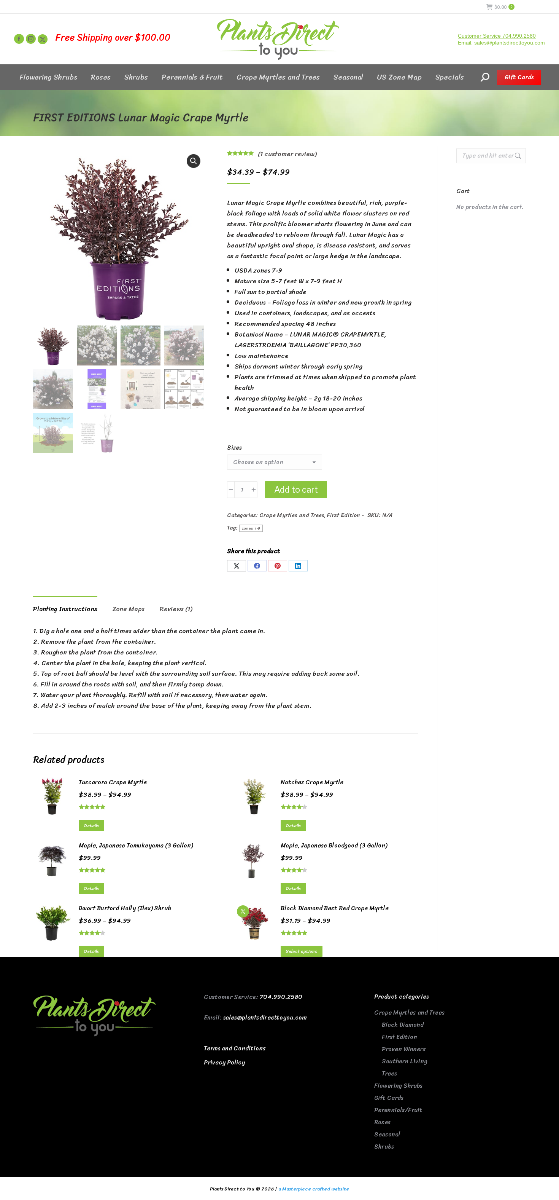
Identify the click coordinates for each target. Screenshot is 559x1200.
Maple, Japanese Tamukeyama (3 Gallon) (136, 846)
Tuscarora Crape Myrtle (113, 782)
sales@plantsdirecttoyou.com (265, 1017)
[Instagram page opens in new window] (31, 39)
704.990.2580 (281, 996)
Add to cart (296, 490)
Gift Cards (388, 1098)
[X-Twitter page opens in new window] (43, 39)
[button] (193, 161)
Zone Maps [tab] (129, 608)
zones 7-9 (251, 528)
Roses (382, 1122)
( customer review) (287, 153)
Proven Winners (404, 1049)
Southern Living (404, 1061)
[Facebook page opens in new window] (19, 39)
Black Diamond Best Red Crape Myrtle (335, 908)
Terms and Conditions (235, 1048)
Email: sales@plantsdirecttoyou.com (501, 43)
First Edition (343, 515)
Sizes (234, 447)
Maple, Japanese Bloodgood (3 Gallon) (334, 846)
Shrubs (384, 1146)
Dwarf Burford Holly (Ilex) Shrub (125, 908)
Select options (301, 951)
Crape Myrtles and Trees (291, 515)
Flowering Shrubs (398, 1085)
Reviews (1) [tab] (176, 608)
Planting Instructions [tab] (65, 608)
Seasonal (387, 1134)
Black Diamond (403, 1025)
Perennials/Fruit (398, 1110)
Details (91, 826)
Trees (389, 1073)
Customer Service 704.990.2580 (497, 36)
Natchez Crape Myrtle (312, 782)
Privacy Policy (224, 1062)
